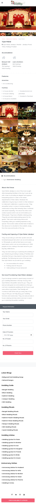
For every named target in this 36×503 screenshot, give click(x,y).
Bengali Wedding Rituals (10, 411)
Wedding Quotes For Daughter (12, 449)
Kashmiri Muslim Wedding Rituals (13, 417)
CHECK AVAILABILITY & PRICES (18, 500)
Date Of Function (8, 332)
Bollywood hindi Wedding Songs (12, 377)
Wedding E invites (8, 483)
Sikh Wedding (6, 402)
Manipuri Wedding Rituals (10, 424)
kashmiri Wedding (8, 396)
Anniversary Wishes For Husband (13, 467)
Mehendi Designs (7, 380)
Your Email (6, 318)
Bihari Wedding (7, 393)
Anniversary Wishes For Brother (12, 473)
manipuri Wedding (8, 399)
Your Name (6, 312)
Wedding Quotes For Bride (11, 455)
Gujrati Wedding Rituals (10, 430)
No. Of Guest (7, 339)
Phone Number (7, 325)
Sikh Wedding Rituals (9, 427)
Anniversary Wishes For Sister (12, 477)
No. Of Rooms (7, 345)
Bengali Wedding (7, 389)
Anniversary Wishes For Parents (12, 480)
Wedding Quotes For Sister (11, 439)
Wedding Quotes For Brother (11, 442)
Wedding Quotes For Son (10, 445)
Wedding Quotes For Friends (11, 452)
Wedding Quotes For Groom (11, 458)
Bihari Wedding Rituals (9, 414)
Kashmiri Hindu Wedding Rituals (12, 421)
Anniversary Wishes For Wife (11, 470)
